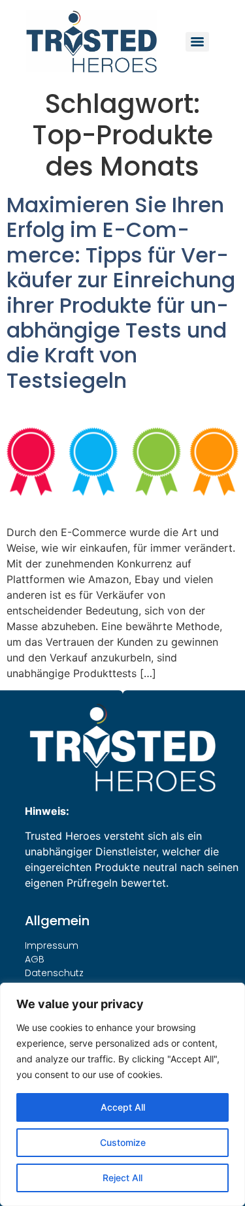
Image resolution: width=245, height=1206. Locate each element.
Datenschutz (54, 972)
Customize (123, 1142)
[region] (122, 1094)
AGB (34, 959)
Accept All (123, 1107)
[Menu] (197, 42)
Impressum (51, 945)
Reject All (122, 1177)
